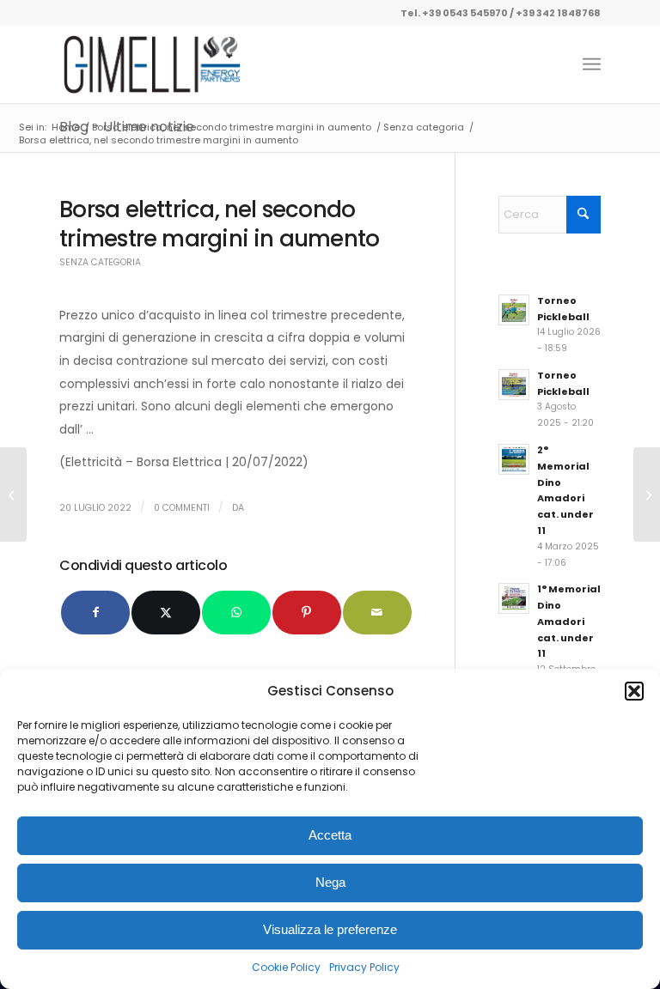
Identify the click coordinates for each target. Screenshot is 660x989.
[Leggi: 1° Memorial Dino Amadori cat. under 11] (513, 598)
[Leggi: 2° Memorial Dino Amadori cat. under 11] (513, 459)
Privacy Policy (364, 967)
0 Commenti (182, 507)
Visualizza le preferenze (330, 929)
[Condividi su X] (165, 612)
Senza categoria (100, 262)
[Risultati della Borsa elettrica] (13, 494)
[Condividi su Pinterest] (306, 612)
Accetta (330, 835)
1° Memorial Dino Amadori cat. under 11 (569, 621)
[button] (634, 691)
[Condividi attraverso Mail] (377, 612)
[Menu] (592, 64)
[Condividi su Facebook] (95, 612)
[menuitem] (592, 64)
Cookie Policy (286, 967)
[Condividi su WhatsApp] (236, 612)
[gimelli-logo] (152, 64)
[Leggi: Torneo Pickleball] (513, 309)
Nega (330, 882)
